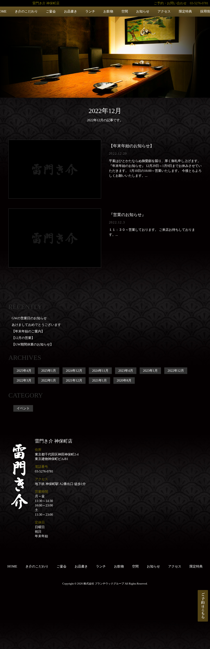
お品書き (70, 11)
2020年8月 (124, 380)
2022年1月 (48, 380)
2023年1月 (150, 370)
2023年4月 (125, 370)
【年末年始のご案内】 (28, 331)
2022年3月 (24, 380)
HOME (12, 566)
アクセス (164, 11)
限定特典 (185, 11)
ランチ (90, 11)
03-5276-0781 (44, 471)
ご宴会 (51, 11)
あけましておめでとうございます (36, 324)
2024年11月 (100, 370)
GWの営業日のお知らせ (29, 318)
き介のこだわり (26, 11)
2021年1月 (99, 380)
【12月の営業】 (23, 338)
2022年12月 (176, 370)
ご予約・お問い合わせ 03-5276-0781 (181, 3)
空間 (124, 11)
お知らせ (142, 11)
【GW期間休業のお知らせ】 (32, 344)
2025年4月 (24, 370)
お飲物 (108, 11)
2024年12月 (74, 370)
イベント (23, 408)
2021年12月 (74, 380)
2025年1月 (48, 370)
